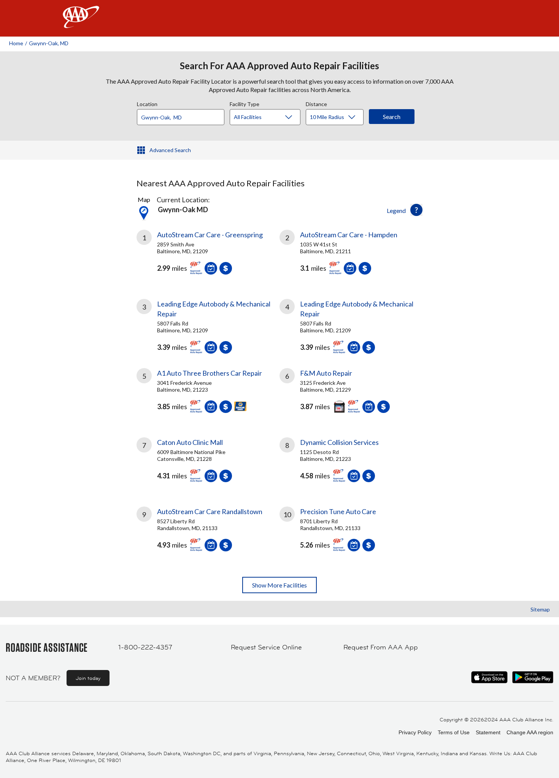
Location (147, 103)
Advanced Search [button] (170, 150)
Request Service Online (266, 647)
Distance (316, 103)
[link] (208, 255)
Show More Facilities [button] (279, 585)
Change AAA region (530, 732)
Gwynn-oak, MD (48, 43)
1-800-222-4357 (145, 647)
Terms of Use (454, 732)
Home (16, 43)
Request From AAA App (380, 647)
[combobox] (183, 115)
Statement (488, 732)
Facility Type (244, 103)
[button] (416, 210)
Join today (88, 678)
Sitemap (540, 609)
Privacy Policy (415, 732)
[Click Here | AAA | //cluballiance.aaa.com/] (81, 23)
